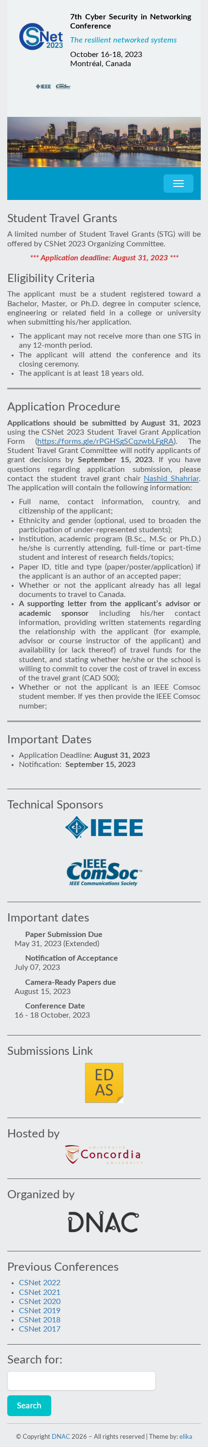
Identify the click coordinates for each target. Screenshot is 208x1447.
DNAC (61, 1437)
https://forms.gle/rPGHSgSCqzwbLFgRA (105, 441)
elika (185, 1437)
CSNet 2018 (39, 1320)
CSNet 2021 (39, 1292)
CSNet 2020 (39, 1301)
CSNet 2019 (39, 1311)
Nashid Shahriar (171, 478)
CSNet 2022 (39, 1283)
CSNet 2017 (39, 1329)
